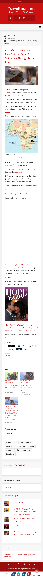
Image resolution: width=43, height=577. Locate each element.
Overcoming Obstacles (16, 41)
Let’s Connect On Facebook (14, 465)
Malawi (31, 446)
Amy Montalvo (10, 169)
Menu (4, 27)
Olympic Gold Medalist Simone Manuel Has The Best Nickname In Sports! (26, 385)
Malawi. (7, 112)
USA (6, 99)
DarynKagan (12, 38)
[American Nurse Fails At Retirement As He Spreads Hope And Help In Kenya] (11, 376)
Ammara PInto (11, 442)
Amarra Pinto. (18, 172)
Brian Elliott (10, 446)
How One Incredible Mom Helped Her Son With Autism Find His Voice (26, 534)
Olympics (9, 450)
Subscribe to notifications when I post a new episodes (20, 555)
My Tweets (8, 487)
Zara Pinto (10, 454)
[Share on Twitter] (18, 574)
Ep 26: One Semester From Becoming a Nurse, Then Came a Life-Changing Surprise (25, 511)
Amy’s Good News (19, 265)
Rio (18, 450)
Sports (27, 41)
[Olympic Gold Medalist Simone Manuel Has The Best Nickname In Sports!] (27, 376)
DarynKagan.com (21, 9)
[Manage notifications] (37, 571)
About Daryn (18, 503)
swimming (26, 450)
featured (22, 446)
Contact (16, 525)
